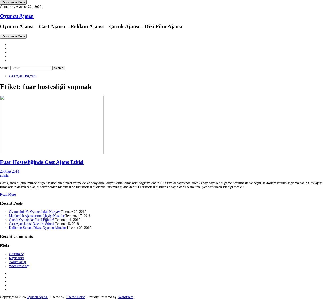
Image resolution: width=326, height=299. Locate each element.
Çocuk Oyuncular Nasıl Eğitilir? (31, 220)
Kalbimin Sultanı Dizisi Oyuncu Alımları (37, 228)
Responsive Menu (13, 2)
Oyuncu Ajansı (17, 16)
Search (5, 68)
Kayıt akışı (16, 258)
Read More (8, 194)
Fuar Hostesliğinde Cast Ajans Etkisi (42, 162)
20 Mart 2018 (9, 171)
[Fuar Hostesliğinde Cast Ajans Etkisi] (52, 153)
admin (4, 175)
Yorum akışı (17, 262)
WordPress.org (19, 266)
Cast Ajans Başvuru (23, 76)
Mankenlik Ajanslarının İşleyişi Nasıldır (36, 216)
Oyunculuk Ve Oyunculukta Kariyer (34, 212)
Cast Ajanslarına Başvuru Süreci (31, 224)
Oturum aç (16, 254)
